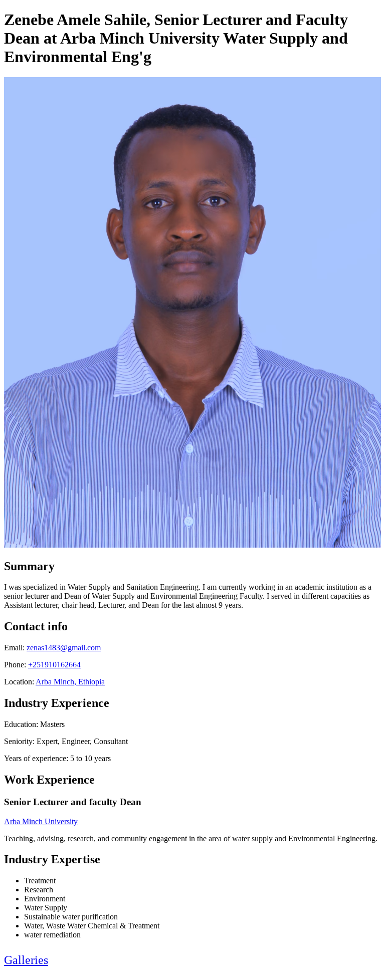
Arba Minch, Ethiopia (70, 681)
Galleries (26, 959)
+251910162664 (54, 664)
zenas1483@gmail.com (64, 647)
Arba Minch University (41, 821)
